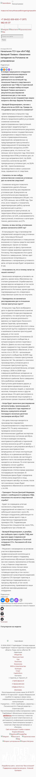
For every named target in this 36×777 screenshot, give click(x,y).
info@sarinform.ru (18, 687)
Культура (18, 668)
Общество (18, 655)
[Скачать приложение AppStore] (11, 26)
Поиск (4, 40)
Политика (18, 661)
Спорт (18, 671)
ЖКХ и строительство (18, 666)
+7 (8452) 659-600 (10, 19)
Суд (18, 659)
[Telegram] (5, 29)
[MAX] (9, 70)
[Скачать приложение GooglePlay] (25, 26)
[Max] (3, 32)
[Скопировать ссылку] (11, 70)
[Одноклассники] (24, 29)
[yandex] (11, 741)
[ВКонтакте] (2, 70)
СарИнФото (18, 673)
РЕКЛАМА (18, 690)
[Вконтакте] (13, 29)
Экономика (18, 664)
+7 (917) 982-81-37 (18, 681)
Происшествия (18, 657)
